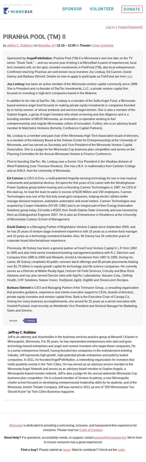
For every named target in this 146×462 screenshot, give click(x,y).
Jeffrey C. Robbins (19, 45)
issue (66, 449)
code (121, 449)
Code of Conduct (90, 430)
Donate (132, 9)
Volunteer (102, 9)
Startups (31, 321)
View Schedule (103, 45)
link (129, 76)
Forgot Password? (130, 27)
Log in (110, 27)
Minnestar (16, 425)
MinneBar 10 (46, 45)
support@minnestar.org (110, 437)
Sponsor (72, 9)
